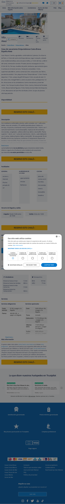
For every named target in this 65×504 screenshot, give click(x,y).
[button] (32, 248)
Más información (18, 245)
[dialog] (32, 252)
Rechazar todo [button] (31, 265)
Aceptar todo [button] (49, 265)
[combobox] (57, 236)
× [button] (59, 236)
